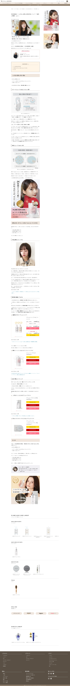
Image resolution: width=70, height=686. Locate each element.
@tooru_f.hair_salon (26, 54)
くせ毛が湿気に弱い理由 (17, 66)
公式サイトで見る (33, 328)
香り (49, 666)
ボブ (3, 658)
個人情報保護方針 (28, 679)
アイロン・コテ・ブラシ (52, 664)
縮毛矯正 (4, 666)
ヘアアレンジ (28, 655)
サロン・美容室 (5, 682)
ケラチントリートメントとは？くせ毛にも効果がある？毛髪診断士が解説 (24, 341)
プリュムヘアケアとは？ (29, 673)
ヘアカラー (4, 664)
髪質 (3, 679)
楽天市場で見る (33, 360)
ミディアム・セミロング (29, 658)
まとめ (14, 69)
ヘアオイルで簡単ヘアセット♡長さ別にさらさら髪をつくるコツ (23, 415)
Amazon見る (33, 335)
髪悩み (4, 673)
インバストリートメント (52, 658)
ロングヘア (4, 661)
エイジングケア (5, 676)
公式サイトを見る (33, 323)
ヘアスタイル (5, 655)
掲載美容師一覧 (28, 676)
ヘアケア (50, 655)
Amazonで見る (33, 357)
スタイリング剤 (51, 661)
